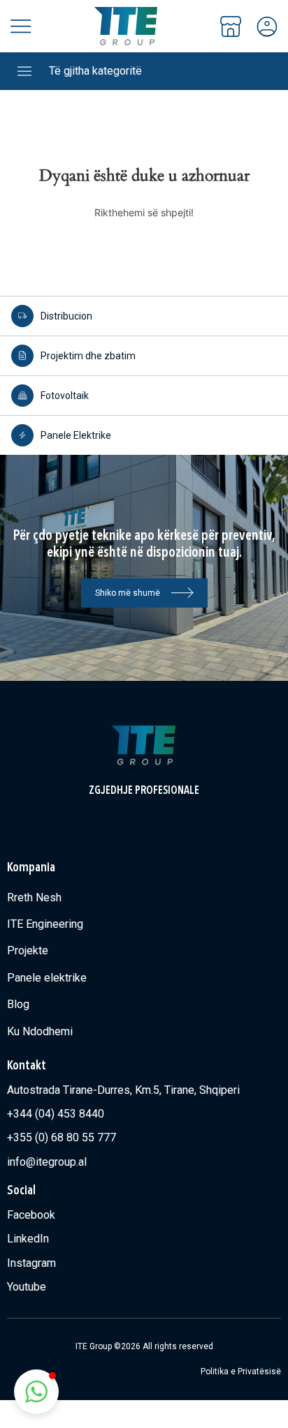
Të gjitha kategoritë (95, 70)
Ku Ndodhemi (40, 1031)
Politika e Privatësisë (241, 1371)
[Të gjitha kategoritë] (24, 71)
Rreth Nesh (34, 897)
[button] (36, 1391)
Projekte (27, 950)
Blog (18, 1004)
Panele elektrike (47, 977)
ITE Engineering (45, 924)
